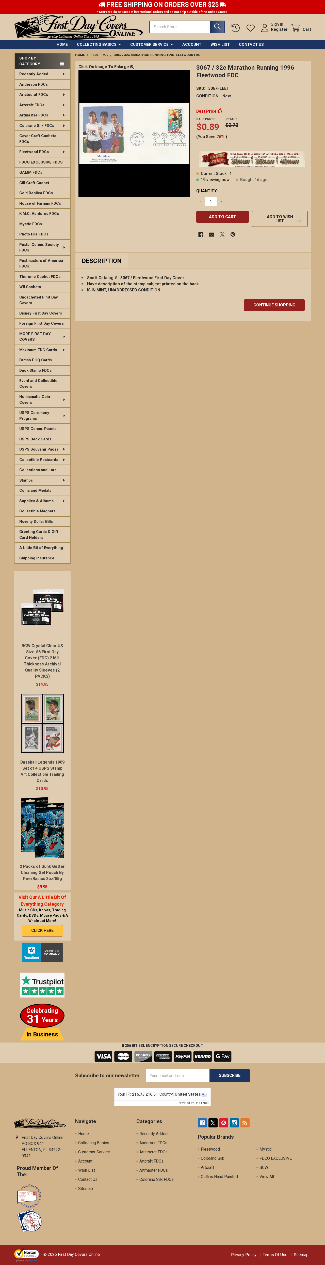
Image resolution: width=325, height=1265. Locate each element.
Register (279, 29)
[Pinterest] (232, 234)
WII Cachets (30, 287)
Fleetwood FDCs (34, 152)
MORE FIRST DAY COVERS (35, 337)
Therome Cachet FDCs (39, 276)
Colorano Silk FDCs (36, 125)
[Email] (211, 234)
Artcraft (207, 1167)
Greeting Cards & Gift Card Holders (38, 534)
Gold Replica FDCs (36, 193)
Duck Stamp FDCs (35, 370)
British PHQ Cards (35, 360)
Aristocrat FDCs (33, 94)
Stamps (26, 480)
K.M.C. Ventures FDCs (39, 213)
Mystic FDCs (30, 224)
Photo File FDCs (33, 234)
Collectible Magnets (37, 511)
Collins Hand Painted (219, 1176)
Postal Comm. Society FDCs (39, 247)
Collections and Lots (37, 470)
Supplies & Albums (36, 501)
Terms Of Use (275, 1254)
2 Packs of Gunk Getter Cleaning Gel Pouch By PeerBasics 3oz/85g (42, 872)
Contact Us (251, 44)
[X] (222, 234)
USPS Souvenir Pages (39, 449)
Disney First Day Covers (40, 313)
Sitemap (85, 1188)
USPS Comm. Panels (37, 428)
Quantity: (207, 190)
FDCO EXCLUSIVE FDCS (41, 162)
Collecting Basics (97, 44)
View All (266, 1176)
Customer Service (149, 44)
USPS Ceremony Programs (34, 415)
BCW (263, 1167)
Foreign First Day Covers (41, 323)
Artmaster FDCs (33, 115)
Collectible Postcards (38, 459)
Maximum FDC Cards (38, 350)
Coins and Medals (35, 490)
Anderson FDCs (33, 84)
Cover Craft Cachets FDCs (37, 138)
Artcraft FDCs (31, 105)
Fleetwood (210, 1149)
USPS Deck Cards (35, 439)
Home (62, 44)
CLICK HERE (42, 930)
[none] (134, 133)
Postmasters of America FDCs (41, 263)
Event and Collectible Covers (38, 383)
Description (102, 260)
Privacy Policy (243, 1254)
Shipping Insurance (36, 558)
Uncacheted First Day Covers (38, 300)
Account (191, 44)
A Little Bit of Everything (41, 547)
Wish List (220, 44)
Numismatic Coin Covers (34, 399)
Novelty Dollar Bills (36, 521)
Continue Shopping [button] (274, 305)
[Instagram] (234, 1122)
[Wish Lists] (252, 28)
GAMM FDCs (30, 172)
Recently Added (33, 74)
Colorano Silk (212, 1158)
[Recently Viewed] (237, 28)
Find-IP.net (201, 1103)
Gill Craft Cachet (34, 183)
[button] (280, 219)
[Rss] (245, 1122)
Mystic (265, 1149)
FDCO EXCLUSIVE (275, 1158)
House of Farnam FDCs (40, 203)
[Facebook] (200, 234)
